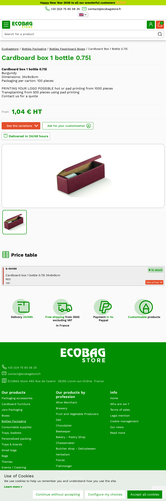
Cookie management (124, 421)
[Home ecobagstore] (22, 25)
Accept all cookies (144, 494)
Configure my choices (105, 494)
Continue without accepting (58, 494)
